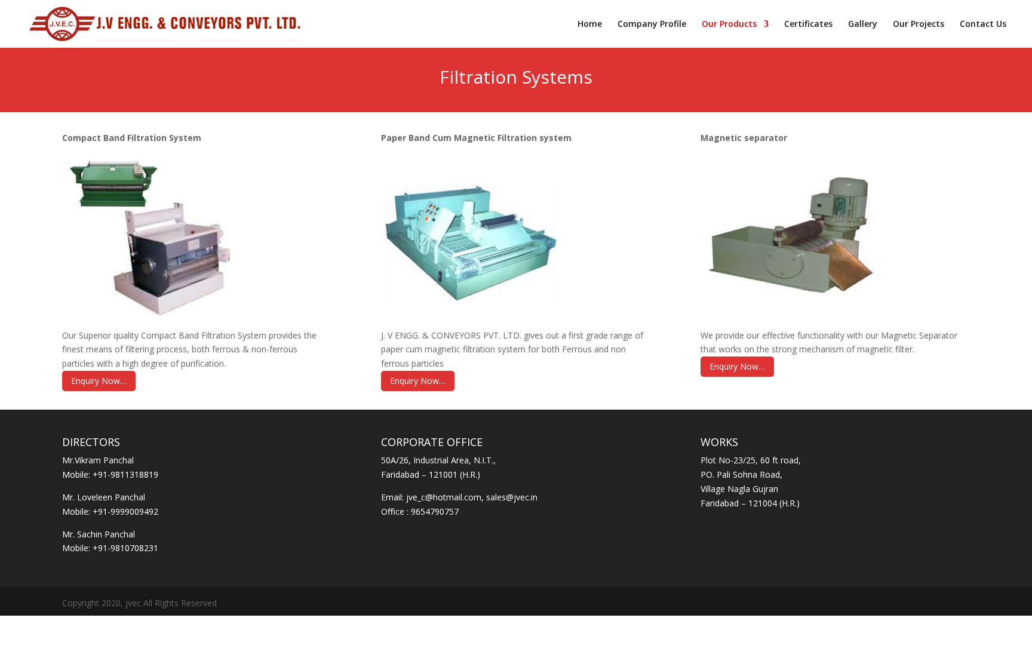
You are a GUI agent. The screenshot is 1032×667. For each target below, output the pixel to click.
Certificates (808, 24)
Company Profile (652, 24)
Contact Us (983, 24)
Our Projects (918, 24)
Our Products (729, 24)
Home (590, 24)
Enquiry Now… (99, 380)
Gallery (862, 24)
